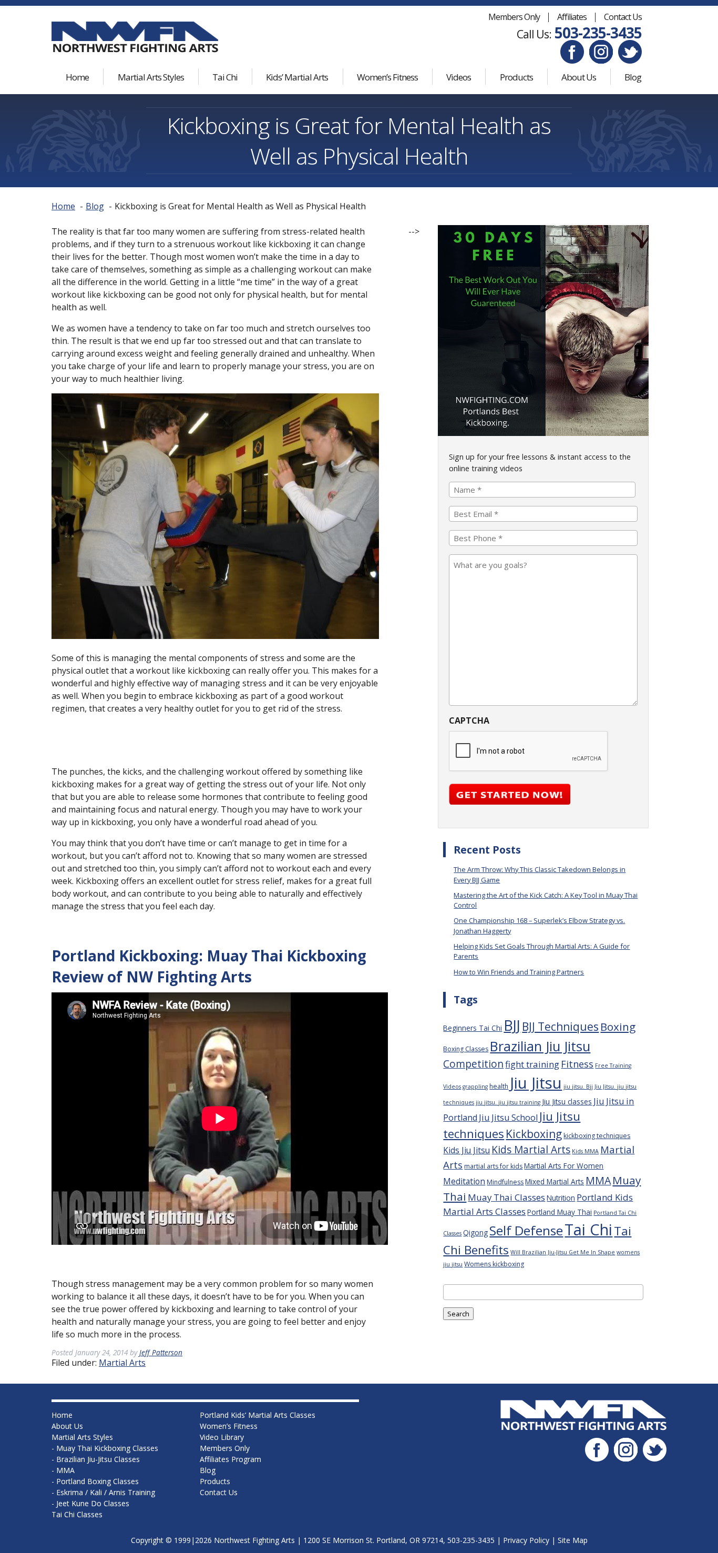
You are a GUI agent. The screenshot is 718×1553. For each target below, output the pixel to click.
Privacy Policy (526, 1540)
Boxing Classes (465, 1048)
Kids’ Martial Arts (297, 77)
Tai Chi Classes (77, 1514)
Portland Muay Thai (559, 1212)
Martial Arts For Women (563, 1166)
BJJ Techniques (560, 1026)
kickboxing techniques (596, 1135)
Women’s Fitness (387, 77)
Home (77, 77)
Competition (473, 1064)
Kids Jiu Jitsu (466, 1150)
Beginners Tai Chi (472, 1028)
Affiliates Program (230, 1459)
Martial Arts (122, 1362)
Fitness (577, 1064)
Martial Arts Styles (151, 77)
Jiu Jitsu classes (567, 1102)
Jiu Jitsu (536, 1082)
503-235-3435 (598, 33)
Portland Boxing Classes (97, 1481)
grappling (475, 1086)
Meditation (464, 1181)
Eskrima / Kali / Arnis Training (105, 1492)
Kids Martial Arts (530, 1149)
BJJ (512, 1025)
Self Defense (526, 1230)
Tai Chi (225, 77)
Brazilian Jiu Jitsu (540, 1046)
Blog (632, 77)
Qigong (475, 1232)
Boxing (617, 1026)
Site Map (573, 1540)
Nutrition (561, 1198)
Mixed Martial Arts (554, 1181)
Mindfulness (505, 1182)
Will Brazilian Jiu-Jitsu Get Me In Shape (562, 1252)
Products (516, 77)
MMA (598, 1180)
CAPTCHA (469, 720)
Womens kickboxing (494, 1264)
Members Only (514, 17)
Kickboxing (534, 1133)
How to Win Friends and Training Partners (519, 972)
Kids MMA (585, 1151)
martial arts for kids (493, 1166)
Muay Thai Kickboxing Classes (107, 1448)
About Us (578, 77)
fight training (532, 1064)
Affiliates (572, 17)
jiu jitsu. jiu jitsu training (508, 1102)
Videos (458, 77)
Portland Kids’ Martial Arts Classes (257, 1415)
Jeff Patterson (160, 1352)
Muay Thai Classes (506, 1197)
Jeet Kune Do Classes (92, 1503)
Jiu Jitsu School (508, 1117)
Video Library (222, 1437)
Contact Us (623, 17)
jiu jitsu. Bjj (578, 1086)
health (498, 1086)
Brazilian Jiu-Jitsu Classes (98, 1459)
